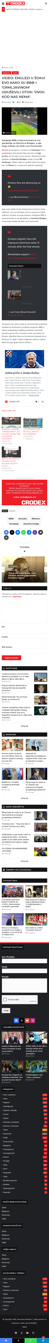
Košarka (6, 1184)
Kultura (6, 1157)
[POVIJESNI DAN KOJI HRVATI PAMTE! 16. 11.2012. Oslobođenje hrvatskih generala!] (13, 891)
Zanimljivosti (8, 1106)
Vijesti (5, 1130)
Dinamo (5, 150)
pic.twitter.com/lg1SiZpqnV (22, 258)
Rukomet (6, 1192)
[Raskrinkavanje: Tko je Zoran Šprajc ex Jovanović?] (40, 700)
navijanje (14, 524)
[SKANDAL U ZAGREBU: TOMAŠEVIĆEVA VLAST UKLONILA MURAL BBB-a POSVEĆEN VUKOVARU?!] (11, 422)
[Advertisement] (24, 40)
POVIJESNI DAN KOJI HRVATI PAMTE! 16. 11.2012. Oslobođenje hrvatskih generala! (11, 903)
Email (5, 967)
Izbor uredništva (9, 1095)
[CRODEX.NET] (15, 3)
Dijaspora (7, 1145)
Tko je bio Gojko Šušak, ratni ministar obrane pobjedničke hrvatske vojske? (22, 575)
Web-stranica (7, 647)
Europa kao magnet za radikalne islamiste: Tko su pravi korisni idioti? (12, 1077)
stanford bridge (32, 524)
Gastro (6, 1118)
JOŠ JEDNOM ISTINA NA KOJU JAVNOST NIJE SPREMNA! (31, 431)
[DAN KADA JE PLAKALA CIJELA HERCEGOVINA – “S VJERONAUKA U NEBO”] (36, 891)
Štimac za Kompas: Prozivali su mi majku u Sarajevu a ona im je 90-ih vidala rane (12, 931)
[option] (24, 569)
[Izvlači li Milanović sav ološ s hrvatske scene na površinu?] (12, 1038)
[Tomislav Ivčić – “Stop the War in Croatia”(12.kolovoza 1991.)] (14, 294)
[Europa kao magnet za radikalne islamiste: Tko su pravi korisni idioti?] (12, 1066)
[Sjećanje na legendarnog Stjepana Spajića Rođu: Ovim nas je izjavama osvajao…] (36, 745)
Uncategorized (8, 1153)
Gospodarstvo (8, 1149)
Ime (3, 627)
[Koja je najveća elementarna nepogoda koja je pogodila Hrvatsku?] (40, 688)
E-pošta (5, 637)
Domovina (13, 566)
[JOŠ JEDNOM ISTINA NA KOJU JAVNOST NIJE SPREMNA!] (32, 422)
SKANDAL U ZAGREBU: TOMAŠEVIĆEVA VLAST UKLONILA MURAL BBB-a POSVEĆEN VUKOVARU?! (11, 434)
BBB (12, 518)
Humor (6, 1114)
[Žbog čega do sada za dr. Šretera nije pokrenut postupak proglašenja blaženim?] (14, 274)
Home (5, 68)
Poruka (6, 977)
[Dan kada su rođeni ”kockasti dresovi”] (36, 919)
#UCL (34, 254)
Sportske (12, 511)
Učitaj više (24, 726)
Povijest (6, 1161)
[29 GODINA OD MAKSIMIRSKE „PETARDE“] (40, 851)
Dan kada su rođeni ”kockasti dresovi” (34, 929)
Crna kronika (8, 1142)
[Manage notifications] (43, 1338)
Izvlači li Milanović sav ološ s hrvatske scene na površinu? (11, 1048)
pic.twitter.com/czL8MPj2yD (23, 190)
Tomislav (24, 547)
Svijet (5, 1138)
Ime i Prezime (9, 957)
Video (11, 68)
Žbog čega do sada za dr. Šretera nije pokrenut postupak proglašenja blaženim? (31, 278)
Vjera (5, 1165)
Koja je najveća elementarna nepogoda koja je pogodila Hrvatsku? (14, 687)
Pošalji (6, 1010)
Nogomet (6, 73)
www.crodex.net (8, 411)
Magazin (6, 1102)
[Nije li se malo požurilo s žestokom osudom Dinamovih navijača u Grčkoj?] (11, 452)
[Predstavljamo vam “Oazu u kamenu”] (36, 1066)
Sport (5, 1169)
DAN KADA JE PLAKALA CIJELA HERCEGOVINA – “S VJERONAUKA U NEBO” (35, 903)
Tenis (5, 1176)
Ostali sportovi (9, 1188)
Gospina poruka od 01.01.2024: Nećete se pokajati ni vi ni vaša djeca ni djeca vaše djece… (15, 676)
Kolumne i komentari (11, 1122)
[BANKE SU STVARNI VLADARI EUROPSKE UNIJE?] (12, 774)
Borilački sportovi (10, 1180)
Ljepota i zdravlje (10, 1110)
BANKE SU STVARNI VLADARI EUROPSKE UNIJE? (10, 784)
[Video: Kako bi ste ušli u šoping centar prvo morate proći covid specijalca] (36, 1038)
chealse (23, 518)
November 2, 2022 (15, 315)
